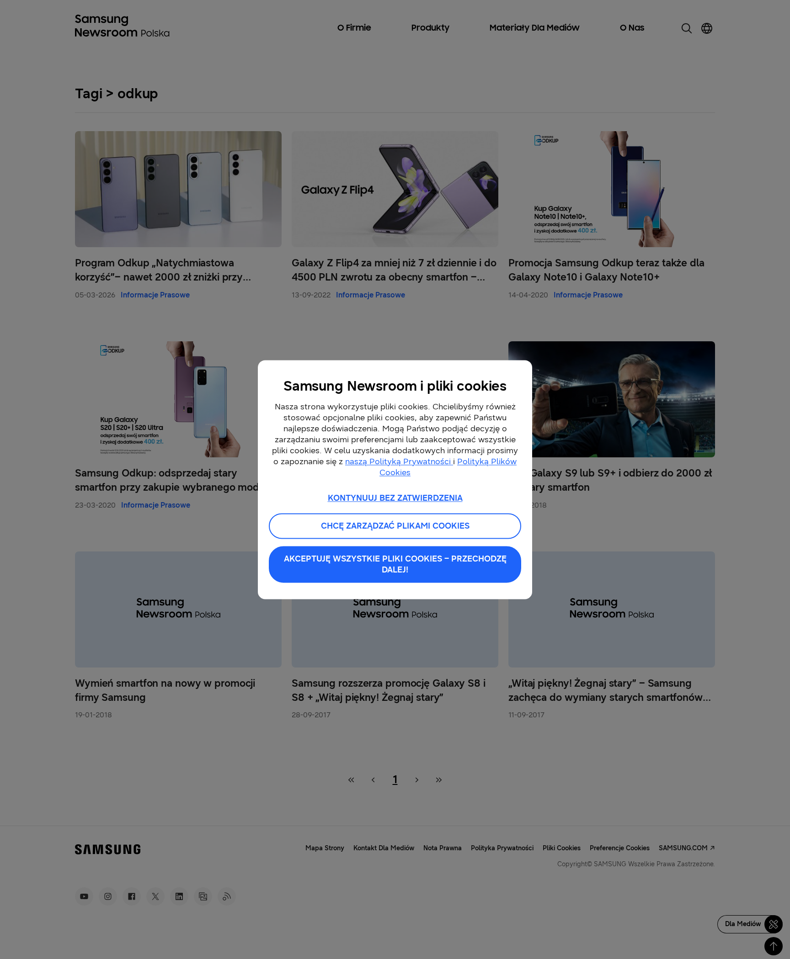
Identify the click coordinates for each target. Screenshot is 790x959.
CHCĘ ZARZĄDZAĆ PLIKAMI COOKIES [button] (395, 526)
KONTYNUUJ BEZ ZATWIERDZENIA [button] (395, 498)
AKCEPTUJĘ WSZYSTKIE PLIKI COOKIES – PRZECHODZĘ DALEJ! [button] (395, 564)
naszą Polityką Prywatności (399, 461)
